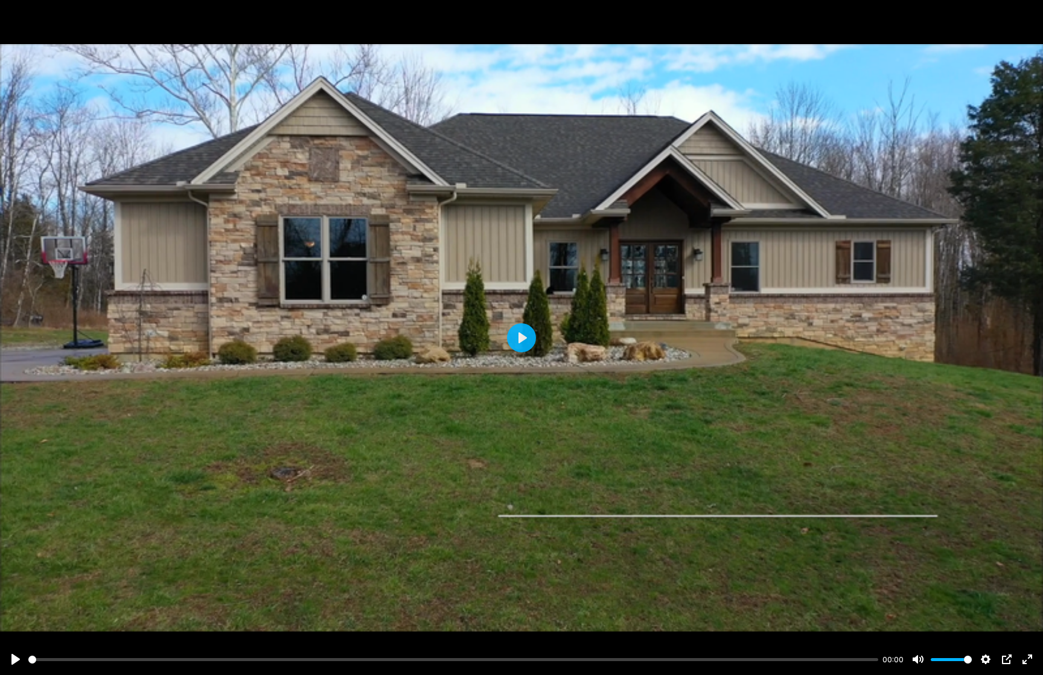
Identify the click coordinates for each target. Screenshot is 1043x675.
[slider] (453, 659)
